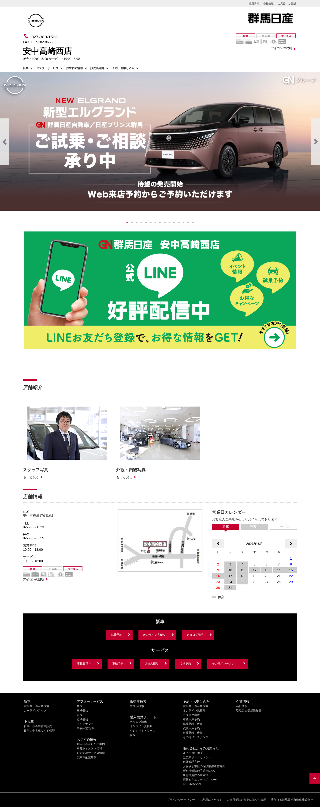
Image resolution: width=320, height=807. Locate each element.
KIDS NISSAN (192, 784)
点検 (79, 715)
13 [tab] (183, 222)
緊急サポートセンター (197, 757)
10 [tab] (169, 222)
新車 (26, 68)
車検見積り (84, 663)
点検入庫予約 (191, 728)
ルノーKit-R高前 (193, 753)
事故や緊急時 (85, 728)
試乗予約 (116, 634)
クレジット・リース (142, 730)
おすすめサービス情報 (91, 753)
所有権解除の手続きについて (201, 770)
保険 (133, 735)
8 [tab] (160, 222)
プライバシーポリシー (181, 799)
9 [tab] (164, 222)
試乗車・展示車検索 (36, 706)
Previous (4, 141)
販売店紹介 (97, 68)
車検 (79, 706)
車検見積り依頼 (193, 724)
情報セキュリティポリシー (200, 779)
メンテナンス (85, 724)
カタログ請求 (195, 634)
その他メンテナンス (224, 663)
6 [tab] (150, 222)
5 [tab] (146, 222)
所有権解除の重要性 (195, 775)
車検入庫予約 (191, 719)
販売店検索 (137, 706)
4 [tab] (141, 222)
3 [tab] (136, 222)
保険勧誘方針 (191, 761)
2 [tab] (132, 222)
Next (315, 141)
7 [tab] (155, 222)
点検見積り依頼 (193, 732)
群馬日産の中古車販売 (38, 726)
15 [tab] (192, 222)
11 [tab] (174, 222)
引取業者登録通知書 (248, 710)
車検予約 (117, 663)
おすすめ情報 (74, 68)
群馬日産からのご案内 (91, 744)
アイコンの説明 (281, 48)
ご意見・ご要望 (287, 3)
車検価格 (82, 710)
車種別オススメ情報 (89, 748)
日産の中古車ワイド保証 (39, 730)
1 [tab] (127, 222)
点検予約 (185, 663)
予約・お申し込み (123, 68)
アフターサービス (47, 68)
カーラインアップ (35, 710)
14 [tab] (188, 222)
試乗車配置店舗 (87, 757)
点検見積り (152, 663)
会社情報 (268, 3)
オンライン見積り (154, 634)
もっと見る (31, 477)
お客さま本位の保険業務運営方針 (204, 766)
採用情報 (254, 3)
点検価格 (82, 719)
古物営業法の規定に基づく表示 (246, 799)
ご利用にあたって (211, 799)
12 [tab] (178, 222)
